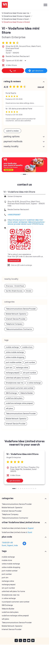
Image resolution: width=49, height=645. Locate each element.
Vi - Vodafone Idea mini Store (22, 454)
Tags (4, 551)
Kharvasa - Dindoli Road (15, 286)
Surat (30, 532)
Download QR (14, 260)
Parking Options (12, 136)
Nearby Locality (11, 146)
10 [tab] (32, 488)
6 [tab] (24, 488)
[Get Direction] (24, 545)
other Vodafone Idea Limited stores (21, 522)
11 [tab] (34, 488)
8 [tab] (28, 488)
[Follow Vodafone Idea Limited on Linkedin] (24, 640)
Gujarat (31, 528)
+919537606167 (14, 215)
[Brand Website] (33, 640)
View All (41, 87)
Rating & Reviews (12, 81)
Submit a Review (12, 131)
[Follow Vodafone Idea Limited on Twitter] (20, 640)
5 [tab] (22, 488)
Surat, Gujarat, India (10, 545)
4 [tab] (20, 488)
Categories (7, 498)
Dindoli (28, 291)
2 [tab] (23, 174)
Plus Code (7, 536)
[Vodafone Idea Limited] (5, 5)
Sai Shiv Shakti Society (14, 291)
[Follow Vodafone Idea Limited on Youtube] (28, 640)
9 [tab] (30, 488)
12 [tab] (36, 488)
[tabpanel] (24, 164)
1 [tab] (21, 174)
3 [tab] (27, 174)
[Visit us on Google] (16, 640)
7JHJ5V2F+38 (7, 542)
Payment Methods (13, 141)
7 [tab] (26, 488)
